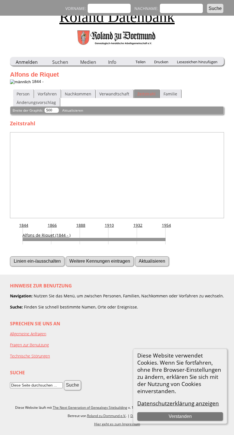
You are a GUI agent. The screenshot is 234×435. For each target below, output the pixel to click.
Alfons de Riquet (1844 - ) (46, 235)
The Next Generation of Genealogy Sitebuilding (90, 407)
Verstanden (180, 416)
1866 (52, 225)
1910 (109, 225)
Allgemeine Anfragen (28, 333)
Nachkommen (78, 94)
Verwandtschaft (114, 94)
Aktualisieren (72, 110)
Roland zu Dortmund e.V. (106, 415)
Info (112, 62)
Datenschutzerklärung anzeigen (178, 403)
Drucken (161, 61)
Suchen (60, 62)
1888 (80, 225)
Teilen (141, 61)
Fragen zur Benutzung (29, 345)
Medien (88, 62)
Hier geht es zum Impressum (117, 424)
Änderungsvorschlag (36, 102)
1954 (166, 225)
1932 (137, 225)
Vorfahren (47, 94)
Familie (170, 94)
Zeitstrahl (146, 94)
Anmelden (27, 62)
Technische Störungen (30, 356)
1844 (23, 225)
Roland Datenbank (117, 16)
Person (23, 94)
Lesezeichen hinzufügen (197, 61)
